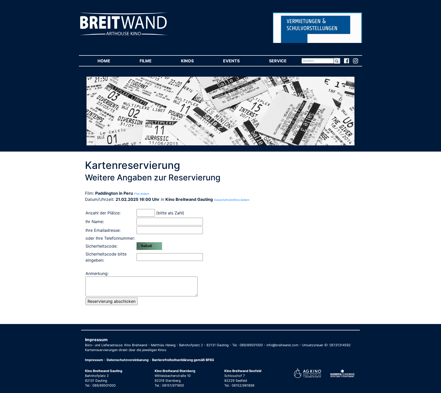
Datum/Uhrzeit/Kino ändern (231, 200)
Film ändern (141, 193)
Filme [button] (153, 60)
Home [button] (111, 60)
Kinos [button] (194, 60)
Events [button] (238, 60)
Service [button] (285, 60)
